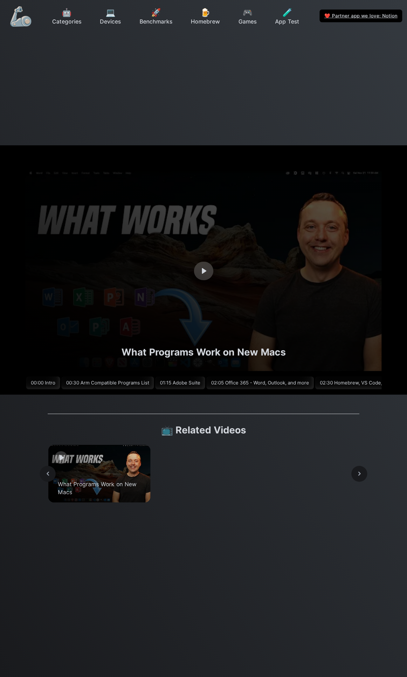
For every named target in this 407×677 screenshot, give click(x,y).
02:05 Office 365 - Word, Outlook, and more (260, 383)
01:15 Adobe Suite (180, 383)
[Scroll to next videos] (359, 474)
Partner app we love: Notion (360, 16)
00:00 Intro (43, 383)
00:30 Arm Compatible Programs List (107, 383)
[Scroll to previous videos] (48, 474)
